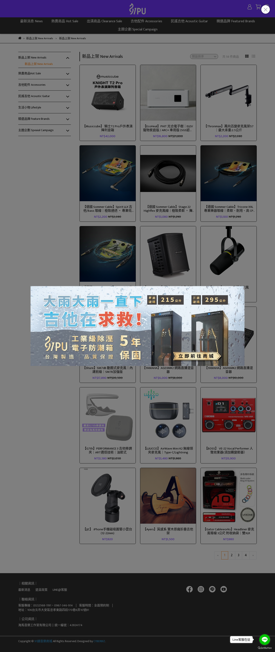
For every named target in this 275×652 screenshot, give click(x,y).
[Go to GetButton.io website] (265, 647)
